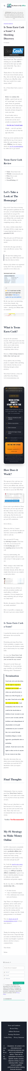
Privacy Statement (19, 1037)
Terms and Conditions (14, 1025)
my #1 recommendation (16, 146)
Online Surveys (8, 23)
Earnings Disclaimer (14, 1034)
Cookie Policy (8, 1037)
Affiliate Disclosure (14, 1031)
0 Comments (6, 42)
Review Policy (14, 1028)
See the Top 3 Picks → (14, 448)
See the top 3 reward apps (15, 125)
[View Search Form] (4, 5)
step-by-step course (17, 864)
